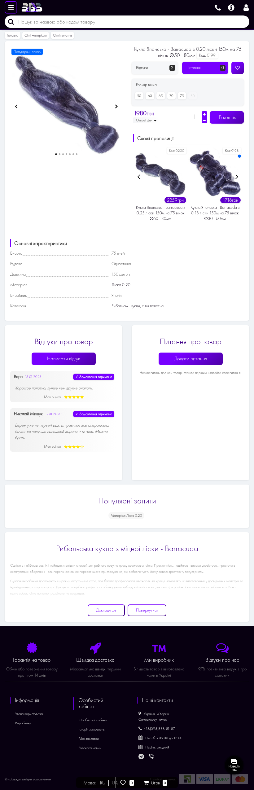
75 (182, 96)
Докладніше (106, 610)
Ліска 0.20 (121, 284)
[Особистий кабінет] (246, 7)
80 (192, 96)
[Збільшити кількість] (204, 114)
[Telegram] (141, 757)
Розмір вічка (146, 84)
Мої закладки (89, 738)
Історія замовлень (92, 729)
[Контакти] (218, 7)
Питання (205, 67)
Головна (12, 35)
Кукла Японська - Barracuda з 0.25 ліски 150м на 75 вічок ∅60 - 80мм (160, 213)
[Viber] (152, 757)
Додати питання (190, 359)
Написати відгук (63, 359)
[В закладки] (237, 68)
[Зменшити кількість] (204, 120)
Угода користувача (29, 714)
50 (139, 96)
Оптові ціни (144, 120)
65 (161, 96)
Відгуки (154, 67)
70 (171, 96)
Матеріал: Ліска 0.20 (126, 515)
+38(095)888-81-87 (159, 728)
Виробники (23, 723)
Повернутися (147, 610)
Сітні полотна (62, 35)
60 (150, 96)
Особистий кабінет (93, 720)
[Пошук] (9, 21)
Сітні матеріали (35, 35)
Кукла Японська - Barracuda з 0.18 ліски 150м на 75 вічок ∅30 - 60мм (215, 213)
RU (102, 783)
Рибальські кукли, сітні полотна (138, 306)
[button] (56, 154)
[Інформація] (231, 7)
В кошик (227, 117)
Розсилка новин (90, 748)
